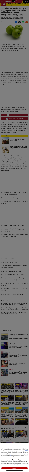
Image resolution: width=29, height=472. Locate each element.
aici (10, 455)
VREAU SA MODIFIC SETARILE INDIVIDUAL (14, 470)
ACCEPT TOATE (14, 468)
